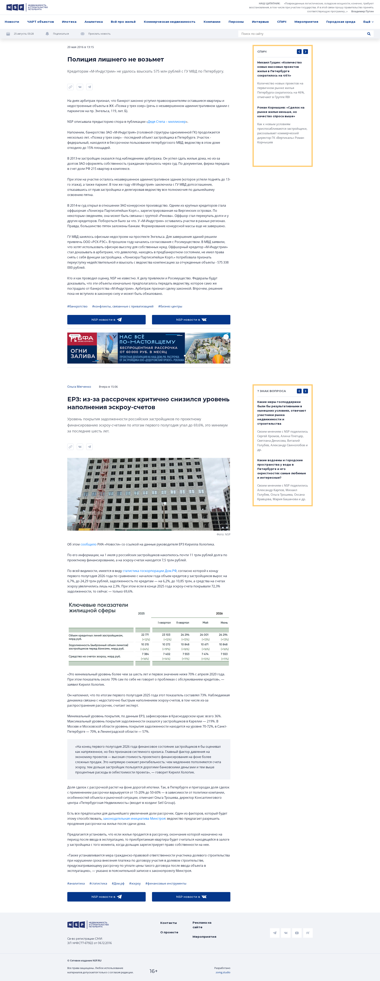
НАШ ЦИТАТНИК (269, 3)
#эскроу (135, 883)
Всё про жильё (123, 22)
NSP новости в (103, 319)
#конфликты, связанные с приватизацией (123, 306)
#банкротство (77, 306)
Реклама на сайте (202, 925)
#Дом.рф (118, 883)
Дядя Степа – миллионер (167, 121)
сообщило (89, 544)
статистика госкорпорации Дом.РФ (150, 571)
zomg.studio (223, 972)
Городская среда (340, 22)
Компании (212, 22)
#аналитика (76, 883)
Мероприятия (306, 22)
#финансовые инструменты (165, 883)
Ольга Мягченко (79, 386)
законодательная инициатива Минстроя (134, 818)
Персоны (236, 22)
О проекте (169, 932)
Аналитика (94, 22)
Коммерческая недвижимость (169, 22)
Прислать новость (99, 33)
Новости (12, 22)
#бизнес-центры (170, 306)
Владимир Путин (362, 11)
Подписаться (61, 33)
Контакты (168, 923)
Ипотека (69, 22)
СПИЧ (281, 22)
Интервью (260, 22)
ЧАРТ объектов (40, 22)
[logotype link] (27, 7)
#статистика (98, 883)
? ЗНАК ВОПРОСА (271, 391)
